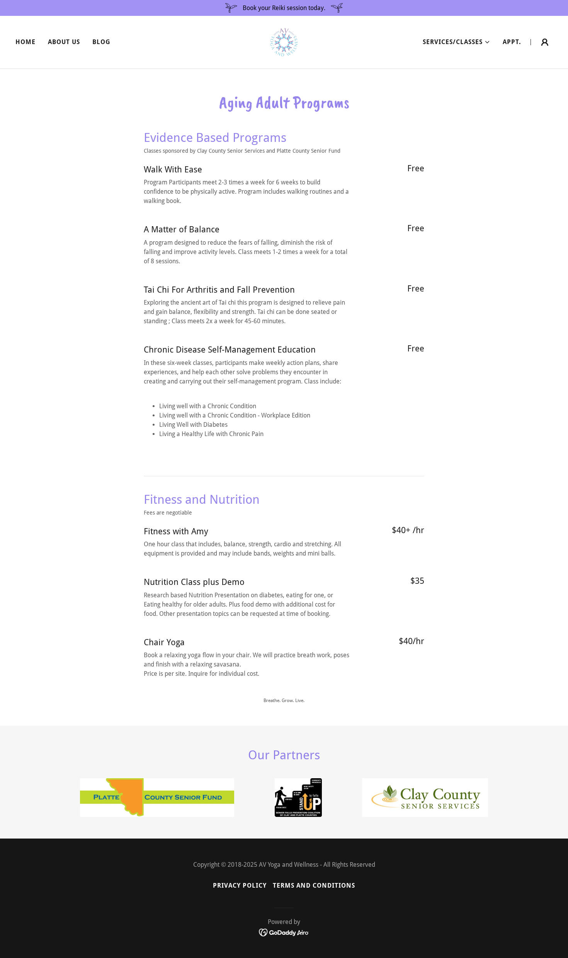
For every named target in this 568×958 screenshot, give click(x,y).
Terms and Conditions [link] (314, 885)
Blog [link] (101, 42)
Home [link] (25, 42)
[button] (456, 42)
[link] (284, 41)
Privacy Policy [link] (240, 885)
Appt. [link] (512, 42)
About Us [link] (64, 42)
